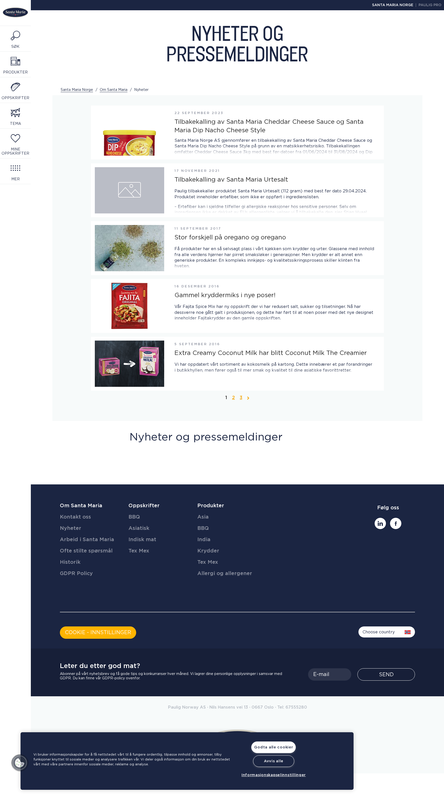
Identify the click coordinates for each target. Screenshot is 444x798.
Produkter (210, 505)
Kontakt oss (75, 517)
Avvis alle (273, 761)
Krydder (208, 550)
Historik (70, 562)
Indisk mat (142, 539)
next (248, 397)
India (203, 539)
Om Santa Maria (81, 505)
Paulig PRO (430, 5)
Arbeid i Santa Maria (87, 539)
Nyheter (70, 528)
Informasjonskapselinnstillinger (274, 775)
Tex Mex (138, 550)
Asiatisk (138, 528)
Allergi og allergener (224, 573)
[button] (20, 763)
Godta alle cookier (273, 747)
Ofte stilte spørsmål (86, 550)
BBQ (134, 517)
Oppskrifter (144, 505)
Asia (203, 517)
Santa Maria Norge (392, 5)
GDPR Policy (76, 573)
